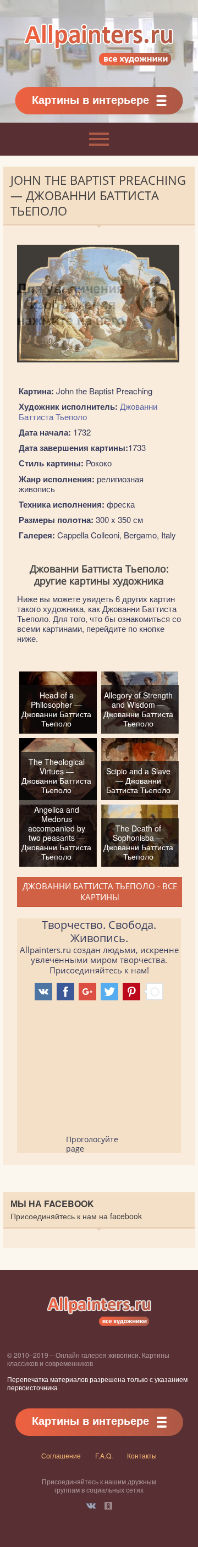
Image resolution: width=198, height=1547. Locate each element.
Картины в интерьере (90, 99)
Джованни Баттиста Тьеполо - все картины (100, 891)
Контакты (142, 1455)
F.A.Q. (104, 1455)
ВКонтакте (91, 1506)
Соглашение (61, 1455)
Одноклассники (108, 1506)
